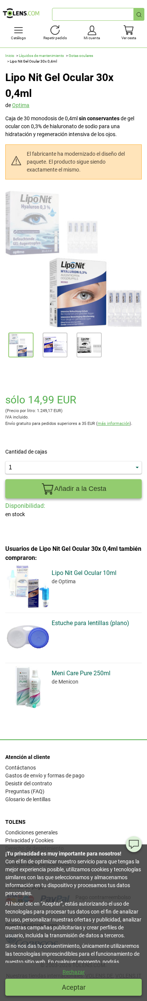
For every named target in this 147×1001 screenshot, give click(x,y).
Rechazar (74, 972)
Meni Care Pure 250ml (81, 673)
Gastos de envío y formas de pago (44, 776)
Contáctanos (20, 768)
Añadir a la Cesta (80, 488)
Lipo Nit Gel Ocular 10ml (84, 572)
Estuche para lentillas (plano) (90, 623)
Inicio (9, 56)
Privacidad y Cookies (29, 840)
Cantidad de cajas (26, 452)
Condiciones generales (31, 832)
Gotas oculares (81, 56)
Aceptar (74, 987)
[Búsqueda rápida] (139, 14)
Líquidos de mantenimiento (41, 56)
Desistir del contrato (28, 783)
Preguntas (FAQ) (24, 791)
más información (114, 423)
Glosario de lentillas (28, 799)
